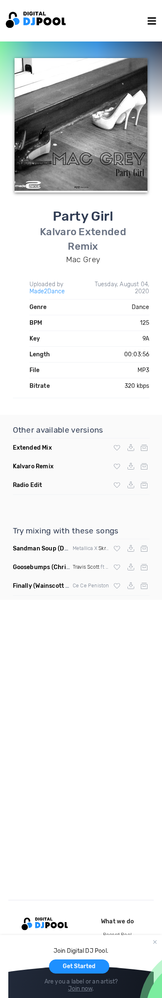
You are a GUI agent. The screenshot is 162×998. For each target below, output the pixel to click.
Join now (80, 988)
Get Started (79, 966)
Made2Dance (47, 291)
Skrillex (106, 548)
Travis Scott (86, 567)
